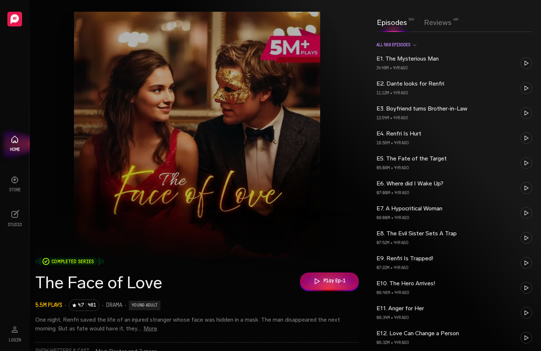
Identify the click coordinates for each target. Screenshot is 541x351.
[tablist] (414, 22)
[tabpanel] (454, 191)
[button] (454, 63)
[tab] (391, 22)
